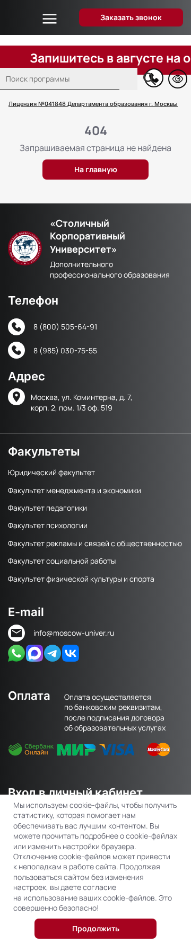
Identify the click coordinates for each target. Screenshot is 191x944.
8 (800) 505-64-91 (65, 327)
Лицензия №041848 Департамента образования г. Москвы (93, 104)
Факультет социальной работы (62, 561)
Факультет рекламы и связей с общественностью (95, 543)
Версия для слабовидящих (177, 78)
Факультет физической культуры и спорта (81, 579)
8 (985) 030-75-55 (65, 350)
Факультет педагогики (47, 508)
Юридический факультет (51, 472)
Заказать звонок (131, 17)
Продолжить (95, 928)
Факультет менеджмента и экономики (74, 490)
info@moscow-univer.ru (73, 633)
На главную (95, 169)
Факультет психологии (48, 525)
